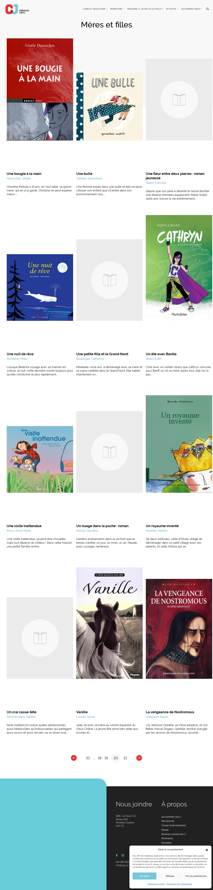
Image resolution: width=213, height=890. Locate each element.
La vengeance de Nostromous (170, 712)
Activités (171, 9)
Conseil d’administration (173, 825)
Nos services (167, 821)
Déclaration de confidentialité (179, 884)
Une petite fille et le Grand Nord (102, 354)
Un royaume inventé (162, 526)
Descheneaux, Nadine (21, 716)
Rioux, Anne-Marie (19, 530)
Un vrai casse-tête (21, 712)
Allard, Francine (156, 182)
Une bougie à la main (24, 174)
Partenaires (167, 838)
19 (106, 758)
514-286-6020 (123, 862)
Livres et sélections (94, 9)
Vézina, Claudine (87, 530)
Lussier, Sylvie (85, 716)
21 (125, 758)
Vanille (82, 712)
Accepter (144, 876)
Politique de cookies (156, 884)
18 (99, 758)
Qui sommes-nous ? (191, 9)
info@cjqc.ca (122, 865)
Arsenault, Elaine (157, 716)
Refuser (170, 876)
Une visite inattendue (24, 526)
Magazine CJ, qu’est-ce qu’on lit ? (145, 9)
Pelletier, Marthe (156, 530)
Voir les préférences (196, 876)
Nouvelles (166, 843)
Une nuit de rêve (20, 354)
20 (116, 758)
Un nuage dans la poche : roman (102, 526)
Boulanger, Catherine (90, 358)
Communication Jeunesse (17, 9)
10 (88, 758)
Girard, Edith (154, 358)
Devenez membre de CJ (173, 834)
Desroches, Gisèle (19, 178)
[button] (206, 849)
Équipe (165, 830)
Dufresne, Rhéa (17, 358)
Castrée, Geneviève (89, 178)
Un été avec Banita (161, 354)
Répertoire (116, 9)
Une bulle (84, 174)
